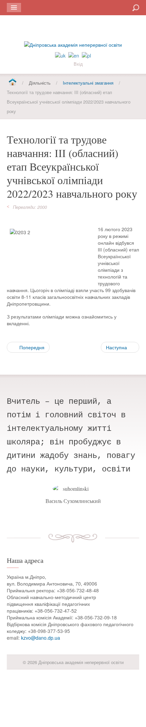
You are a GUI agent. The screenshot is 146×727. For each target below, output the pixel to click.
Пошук (111, 7)
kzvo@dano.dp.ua (40, 637)
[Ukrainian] (60, 54)
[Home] (12, 82)
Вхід (78, 64)
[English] (73, 54)
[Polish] (86, 54)
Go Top (73, 686)
